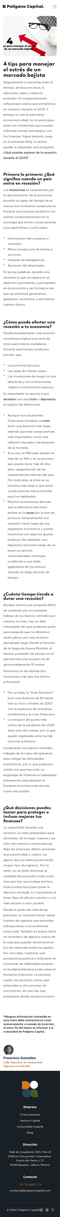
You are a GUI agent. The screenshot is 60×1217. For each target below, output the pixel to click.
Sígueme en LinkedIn (16, 1066)
